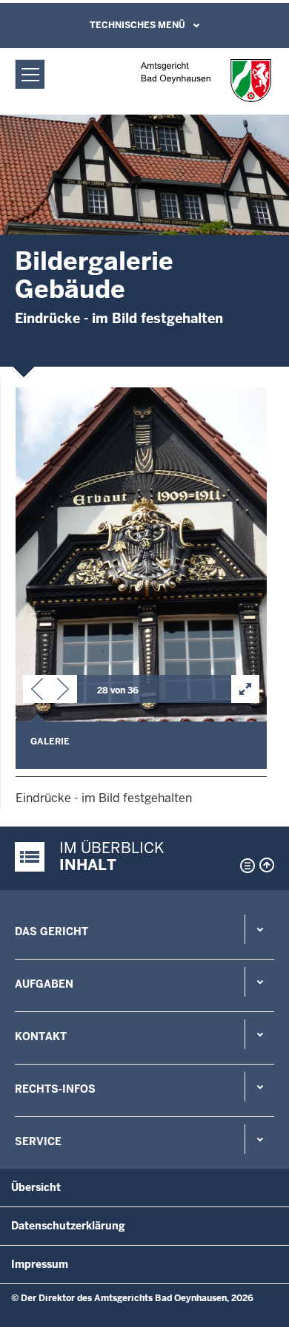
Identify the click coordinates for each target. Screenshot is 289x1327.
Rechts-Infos (55, 1089)
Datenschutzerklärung (68, 1225)
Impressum (39, 1264)
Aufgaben (44, 984)
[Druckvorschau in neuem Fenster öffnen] (244, 866)
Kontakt (41, 1036)
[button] (37, 692)
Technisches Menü (137, 25)
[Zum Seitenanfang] (266, 865)
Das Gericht (51, 931)
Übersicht (36, 1187)
